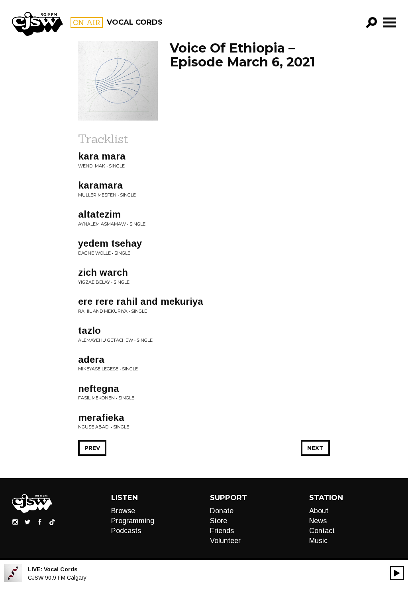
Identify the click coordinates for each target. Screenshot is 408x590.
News (318, 521)
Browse (123, 511)
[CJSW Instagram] (15, 522)
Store (218, 521)
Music (318, 541)
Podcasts (126, 531)
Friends (222, 531)
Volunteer (225, 541)
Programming (132, 521)
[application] (397, 573)
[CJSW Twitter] (27, 522)
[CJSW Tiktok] (52, 522)
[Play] (397, 573)
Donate (221, 511)
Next (315, 448)
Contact (322, 531)
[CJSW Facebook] (40, 522)
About (318, 511)
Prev (92, 448)
